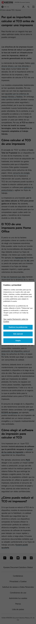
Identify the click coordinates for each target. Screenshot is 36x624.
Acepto (18, 341)
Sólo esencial (18, 334)
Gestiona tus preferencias (18, 327)
